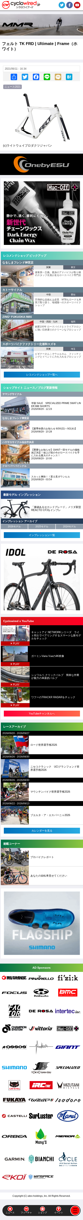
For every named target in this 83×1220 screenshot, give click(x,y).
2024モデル (69, 526)
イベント (58, 1212)
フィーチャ (26, 1212)
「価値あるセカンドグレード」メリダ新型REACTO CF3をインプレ (56, 509)
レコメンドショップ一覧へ (42, 374)
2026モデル (14, 526)
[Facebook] (36, 76)
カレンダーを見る (41, 830)
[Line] (47, 76)
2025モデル (41, 526)
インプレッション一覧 (42, 535)
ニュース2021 (12, 86)
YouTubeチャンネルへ (42, 713)
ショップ (42, 1212)
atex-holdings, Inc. (38, 1196)
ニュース (10, 1212)
